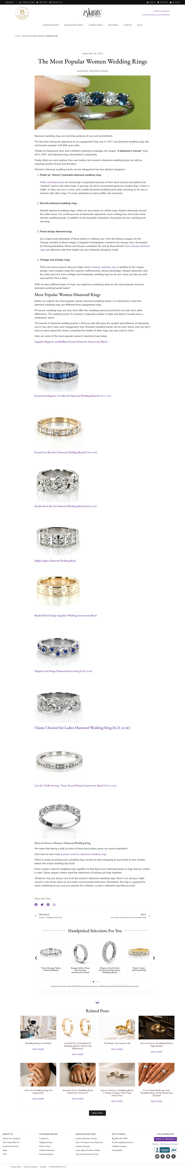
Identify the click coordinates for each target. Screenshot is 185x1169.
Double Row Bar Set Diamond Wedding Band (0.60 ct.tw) (65, 506)
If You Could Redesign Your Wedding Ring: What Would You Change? (156, 1093)
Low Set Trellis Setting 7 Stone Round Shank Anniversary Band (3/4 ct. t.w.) (75, 785)
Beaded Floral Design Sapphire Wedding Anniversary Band (66, 615)
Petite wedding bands (52, 182)
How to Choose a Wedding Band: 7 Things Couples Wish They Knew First (117, 1093)
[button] (36, 904)
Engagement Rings (73, 25)
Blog (139, 25)
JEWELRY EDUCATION (85, 1134)
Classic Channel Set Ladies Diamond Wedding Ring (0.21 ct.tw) (82, 727)
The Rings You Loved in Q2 (117, 1043)
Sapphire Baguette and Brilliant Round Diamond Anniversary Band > (72, 341)
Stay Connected (165, 1134)
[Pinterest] (168, 1156)
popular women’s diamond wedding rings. (83, 854)
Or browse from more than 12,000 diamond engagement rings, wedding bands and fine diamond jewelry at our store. (95, 986)
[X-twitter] (173, 1156)
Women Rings (96, 25)
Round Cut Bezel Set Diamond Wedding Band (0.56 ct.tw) (66, 452)
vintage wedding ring (104, 267)
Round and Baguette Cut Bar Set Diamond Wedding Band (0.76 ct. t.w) (73, 395)
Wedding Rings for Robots (38, 1043)
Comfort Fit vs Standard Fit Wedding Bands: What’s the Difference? (78, 1046)
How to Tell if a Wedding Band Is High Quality (156, 1044)
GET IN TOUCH (118, 1134)
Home (17, 36)
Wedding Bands (51, 25)
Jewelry (128, 25)
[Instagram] (162, 1156)
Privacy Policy (16, 1167)
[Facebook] (157, 1156)
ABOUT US (8, 1134)
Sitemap (43, 1167)
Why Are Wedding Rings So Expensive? (38, 1091)
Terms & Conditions (31, 1167)
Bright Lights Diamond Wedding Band (55, 560)
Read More (38, 1049)
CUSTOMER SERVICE (48, 1134)
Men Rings (113, 25)
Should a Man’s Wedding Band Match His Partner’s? (77, 1091)
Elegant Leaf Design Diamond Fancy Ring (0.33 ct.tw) (63, 671)
